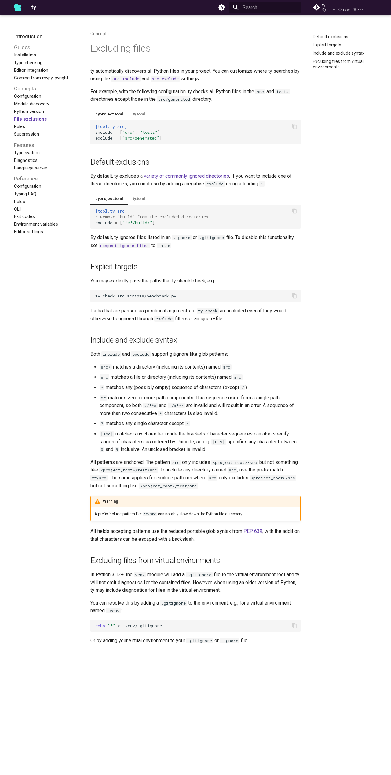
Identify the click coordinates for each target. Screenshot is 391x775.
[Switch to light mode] (222, 7)
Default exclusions (120, 162)
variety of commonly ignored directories (186, 176)
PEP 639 (252, 531)
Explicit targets (114, 266)
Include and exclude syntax (133, 340)
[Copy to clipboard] (294, 126)
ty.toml (139, 114)
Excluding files (120, 48)
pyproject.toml (109, 114)
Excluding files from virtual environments (155, 560)
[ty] (18, 7)
